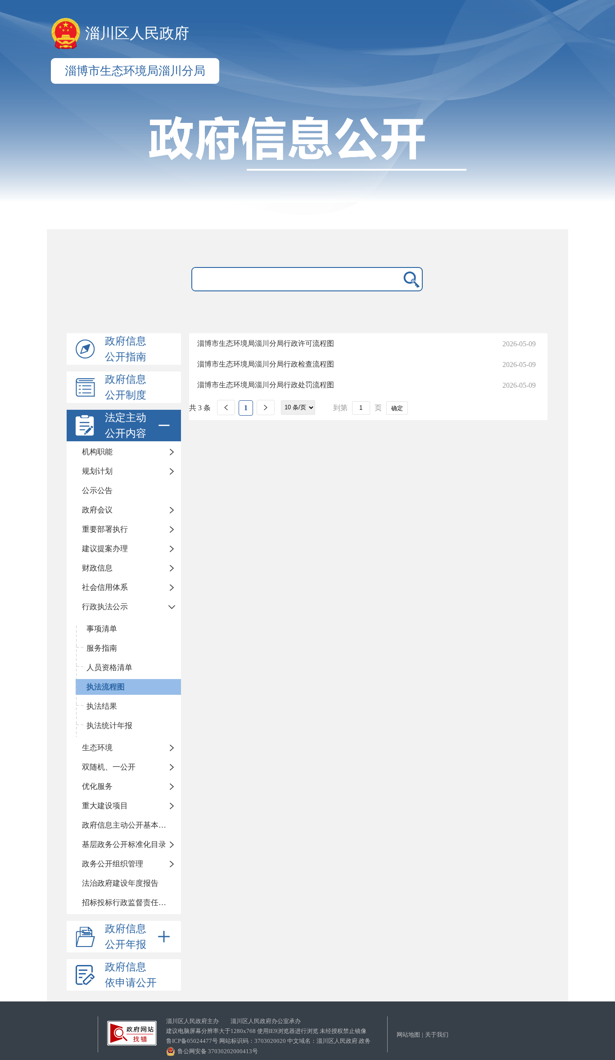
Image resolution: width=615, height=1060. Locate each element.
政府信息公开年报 (125, 936)
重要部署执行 (105, 529)
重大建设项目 (105, 806)
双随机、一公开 (109, 767)
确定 (397, 408)
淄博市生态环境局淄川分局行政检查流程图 (265, 364)
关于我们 (436, 1034)
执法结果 (101, 706)
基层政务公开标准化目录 (124, 844)
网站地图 (408, 1034)
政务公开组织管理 (112, 864)
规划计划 (97, 471)
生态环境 (97, 747)
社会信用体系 (105, 587)
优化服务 (97, 786)
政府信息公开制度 (125, 387)
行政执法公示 (105, 606)
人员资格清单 (109, 667)
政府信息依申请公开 (131, 974)
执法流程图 (105, 687)
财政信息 (97, 568)
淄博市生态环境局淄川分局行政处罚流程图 (265, 385)
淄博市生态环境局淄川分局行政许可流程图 (265, 343)
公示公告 (97, 490)
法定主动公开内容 (125, 425)
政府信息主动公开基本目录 (128, 825)
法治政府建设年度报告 (120, 883)
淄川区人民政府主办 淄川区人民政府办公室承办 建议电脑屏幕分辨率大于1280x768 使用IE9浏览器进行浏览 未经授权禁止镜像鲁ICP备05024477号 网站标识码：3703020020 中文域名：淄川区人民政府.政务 (268, 1031)
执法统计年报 (109, 725)
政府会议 (97, 510)
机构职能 (97, 452)
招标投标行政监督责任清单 (128, 902)
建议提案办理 (105, 548)
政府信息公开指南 (125, 348)
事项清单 (101, 629)
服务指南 (101, 648)
